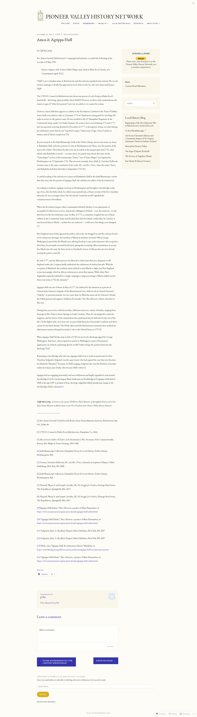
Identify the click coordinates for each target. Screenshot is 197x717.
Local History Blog (121, 23)
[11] (84, 367)
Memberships (89, 23)
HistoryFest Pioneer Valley (136, 146)
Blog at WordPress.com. (98, 713)
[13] (95, 379)
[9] (100, 329)
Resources (138, 23)
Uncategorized (70, 34)
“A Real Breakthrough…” (135, 130)
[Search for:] (193, 3)
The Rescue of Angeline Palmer (138, 156)
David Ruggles (104, 660)
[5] (84, 169)
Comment (110, 646)
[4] (90, 146)
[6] (113, 180)
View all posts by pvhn (49, 602)
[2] (80, 100)
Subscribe (43, 694)
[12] (49, 379)
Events (76, 23)
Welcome (65, 23)
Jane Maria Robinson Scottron (137, 161)
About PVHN (152, 23)
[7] (38, 226)
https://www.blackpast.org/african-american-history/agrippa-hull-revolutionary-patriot (73, 549)
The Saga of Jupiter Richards (137, 151)
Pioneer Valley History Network (94, 16)
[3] (68, 134)
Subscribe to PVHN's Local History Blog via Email (61, 677)
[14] (61, 386)
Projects (102, 23)
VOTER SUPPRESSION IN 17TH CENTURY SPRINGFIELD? (57, 661)
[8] (59, 253)
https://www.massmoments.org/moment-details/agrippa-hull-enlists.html (67, 511)
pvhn (57, 34)
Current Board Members (135, 86)
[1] (62, 73)
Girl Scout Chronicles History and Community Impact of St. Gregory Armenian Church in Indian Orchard (140, 138)
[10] (48, 348)
